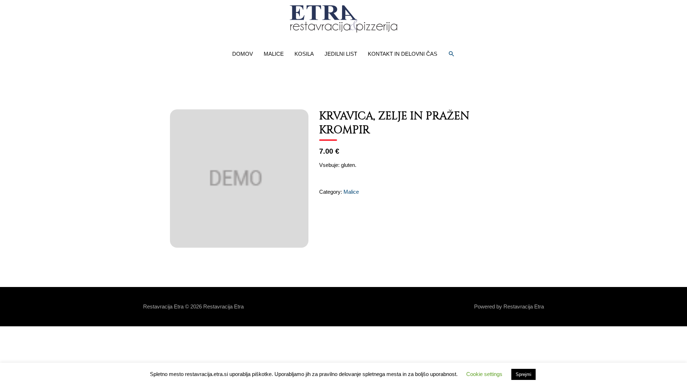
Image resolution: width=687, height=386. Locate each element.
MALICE (274, 54)
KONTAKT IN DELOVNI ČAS (402, 54)
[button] (451, 54)
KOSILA (304, 54)
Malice (351, 192)
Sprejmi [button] (523, 374)
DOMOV (242, 54)
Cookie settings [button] (484, 374)
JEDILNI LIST (341, 54)
